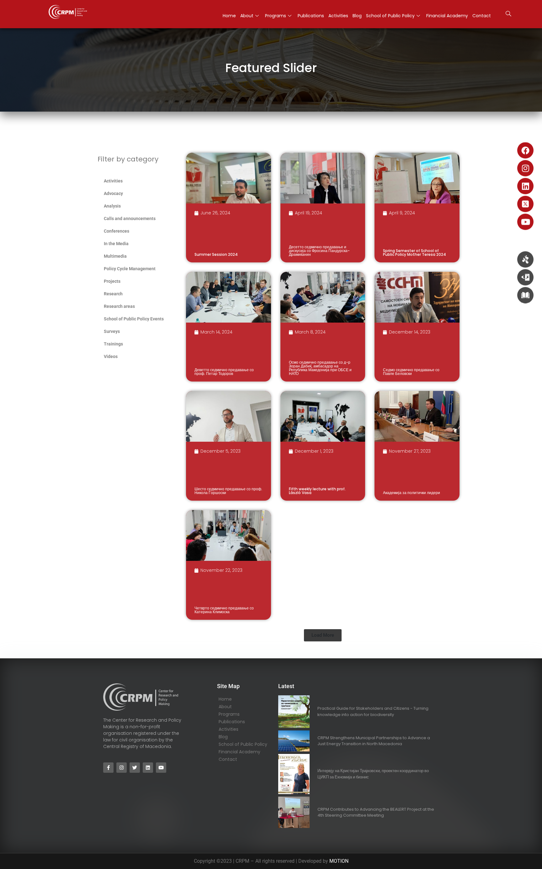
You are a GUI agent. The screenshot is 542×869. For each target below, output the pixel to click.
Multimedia (115, 256)
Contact (481, 16)
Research (113, 293)
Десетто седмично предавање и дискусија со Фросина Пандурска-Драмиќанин (319, 250)
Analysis (112, 205)
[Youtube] (525, 222)
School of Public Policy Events (134, 318)
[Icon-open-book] (525, 295)
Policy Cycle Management (130, 268)
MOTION (338, 861)
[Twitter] (135, 767)
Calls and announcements (130, 218)
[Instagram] (525, 168)
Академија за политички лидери (411, 492)
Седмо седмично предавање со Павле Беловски (411, 371)
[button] (508, 14)
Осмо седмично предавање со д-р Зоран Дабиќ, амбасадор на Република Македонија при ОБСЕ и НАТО (320, 368)
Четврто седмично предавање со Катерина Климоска (224, 609)
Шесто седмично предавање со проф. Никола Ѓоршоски (228, 490)
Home (229, 16)
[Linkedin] (525, 186)
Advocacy (113, 193)
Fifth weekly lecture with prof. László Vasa (317, 490)
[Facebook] (525, 150)
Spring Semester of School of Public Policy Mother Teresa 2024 (414, 252)
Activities (338, 16)
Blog (357, 16)
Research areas (119, 306)
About (246, 16)
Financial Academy (447, 16)
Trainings (113, 343)
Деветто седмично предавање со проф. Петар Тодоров (224, 371)
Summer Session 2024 (216, 254)
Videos (111, 356)
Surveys (112, 331)
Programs (275, 16)
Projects (112, 281)
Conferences (116, 231)
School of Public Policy (390, 16)
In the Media (116, 243)
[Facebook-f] (108, 767)
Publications (311, 16)
